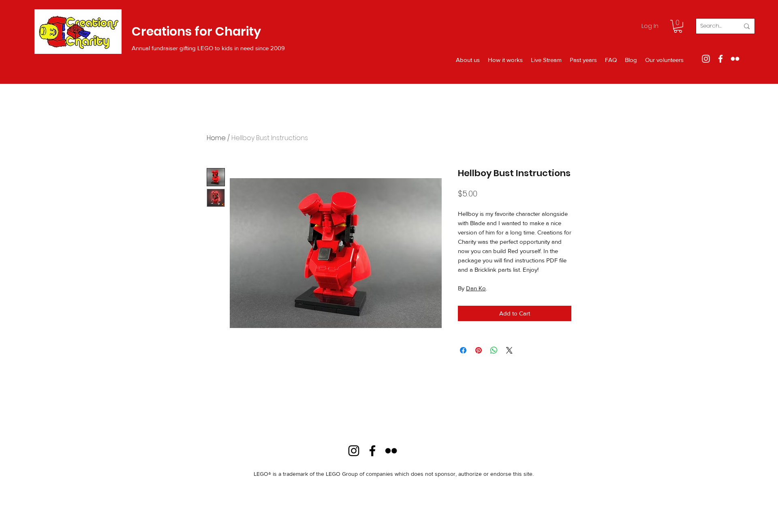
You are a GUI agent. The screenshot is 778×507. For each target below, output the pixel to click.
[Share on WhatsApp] (494, 350)
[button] (678, 26)
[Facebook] (720, 58)
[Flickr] (735, 58)
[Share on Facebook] (463, 350)
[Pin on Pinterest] (478, 350)
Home (216, 138)
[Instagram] (706, 58)
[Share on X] (509, 350)
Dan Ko (476, 288)
